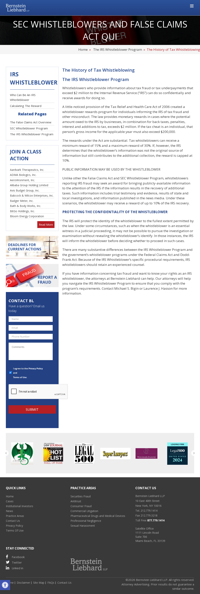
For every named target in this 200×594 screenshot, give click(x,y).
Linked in (17, 568)
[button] (5, 585)
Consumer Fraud (81, 506)
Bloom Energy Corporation (27, 216)
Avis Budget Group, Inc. (24, 190)
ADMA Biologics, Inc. (23, 175)
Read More (46, 224)
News (9, 511)
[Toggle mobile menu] (192, 6)
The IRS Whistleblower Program (117, 49)
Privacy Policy (36, 368)
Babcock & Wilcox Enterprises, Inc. (32, 195)
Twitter (17, 562)
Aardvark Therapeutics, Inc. (27, 170)
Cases (9, 501)
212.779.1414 (149, 510)
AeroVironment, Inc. (22, 180)
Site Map (38, 582)
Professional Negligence (86, 521)
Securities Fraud (81, 496)
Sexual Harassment (83, 525)
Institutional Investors (19, 506)
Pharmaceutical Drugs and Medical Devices (98, 516)
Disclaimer (23, 582)
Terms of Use (20, 377)
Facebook (18, 557)
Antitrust (76, 501)
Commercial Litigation (84, 511)
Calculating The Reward (25, 106)
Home (83, 49)
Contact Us (13, 521)
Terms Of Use (15, 530)
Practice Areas (15, 516)
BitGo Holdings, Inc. (22, 211)
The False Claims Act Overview (30, 122)
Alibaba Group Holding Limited (29, 185)
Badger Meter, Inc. (21, 201)
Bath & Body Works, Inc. (25, 206)
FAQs (50, 582)
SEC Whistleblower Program (29, 128)
